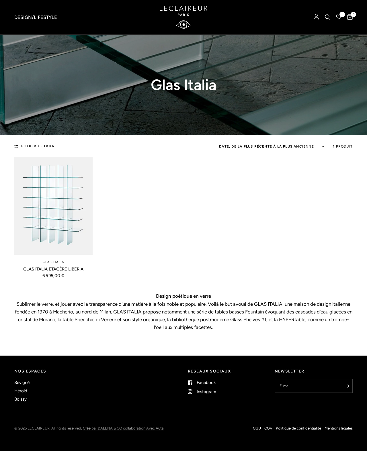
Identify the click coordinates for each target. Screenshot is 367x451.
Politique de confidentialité (298, 428)
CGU (257, 428)
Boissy (20, 399)
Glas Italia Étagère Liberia (53, 269)
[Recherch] (327, 17)
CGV (268, 428)
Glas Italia (53, 262)
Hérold (20, 390)
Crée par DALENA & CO (103, 428)
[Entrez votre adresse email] (347, 386)
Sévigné (22, 382)
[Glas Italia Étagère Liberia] (53, 206)
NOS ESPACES (30, 371)
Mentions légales (339, 428)
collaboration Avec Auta (143, 428)
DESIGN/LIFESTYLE (35, 17)
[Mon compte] (316, 17)
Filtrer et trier (38, 146)
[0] (348, 17)
